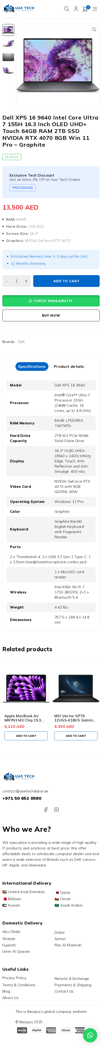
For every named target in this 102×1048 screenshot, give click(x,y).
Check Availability (53, 301)
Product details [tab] (69, 366)
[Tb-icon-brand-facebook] (46, 810)
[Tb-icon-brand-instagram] (56, 810)
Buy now (51, 315)
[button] (94, 29)
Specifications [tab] (32, 366)
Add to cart (66, 281)
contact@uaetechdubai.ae (25, 791)
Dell (21, 342)
